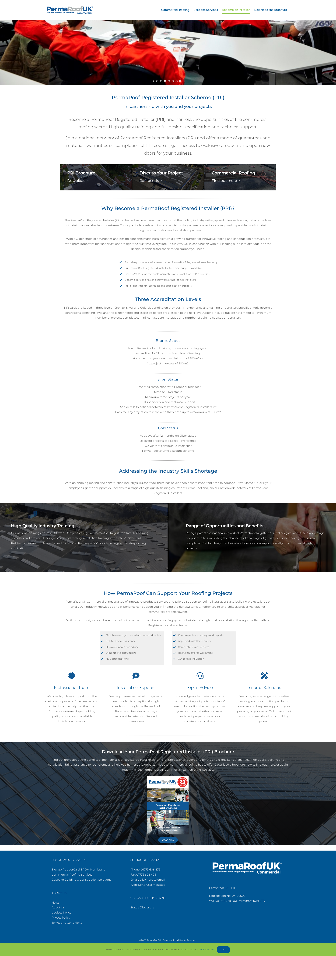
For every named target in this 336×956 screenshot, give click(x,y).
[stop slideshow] (180, 81)
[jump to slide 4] (169, 81)
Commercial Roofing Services (72, 874)
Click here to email (152, 879)
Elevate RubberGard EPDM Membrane (78, 869)
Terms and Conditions (67, 922)
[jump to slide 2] (161, 81)
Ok (223, 949)
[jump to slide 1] (157, 81)
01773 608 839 (150, 869)
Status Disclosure (142, 907)
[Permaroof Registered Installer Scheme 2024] (168, 777)
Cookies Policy (61, 912)
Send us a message (151, 884)
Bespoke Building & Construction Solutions (81, 879)
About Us (58, 907)
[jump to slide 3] (165, 81)
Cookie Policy (206, 949)
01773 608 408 (146, 874)
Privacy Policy (61, 917)
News (55, 902)
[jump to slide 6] (177, 81)
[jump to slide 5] (173, 81)
